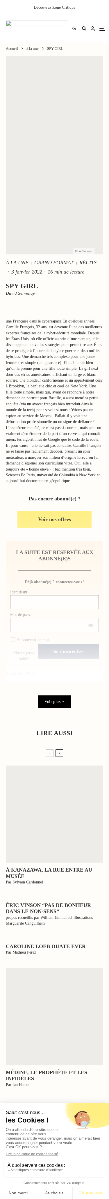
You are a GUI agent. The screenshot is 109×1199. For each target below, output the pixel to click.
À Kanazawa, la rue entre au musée (49, 873)
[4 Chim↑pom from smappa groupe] (54, 814)
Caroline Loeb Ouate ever (46, 946)
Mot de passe (20, 615)
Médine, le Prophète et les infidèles (46, 1075)
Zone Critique (63, 7)
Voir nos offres (54, 519)
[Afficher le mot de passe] (90, 625)
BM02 (29, 673)
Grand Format (54, 262)
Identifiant (18, 592)
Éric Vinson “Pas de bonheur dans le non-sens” (48, 908)
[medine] (54, 1016)
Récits (88, 262)
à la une (17, 262)
